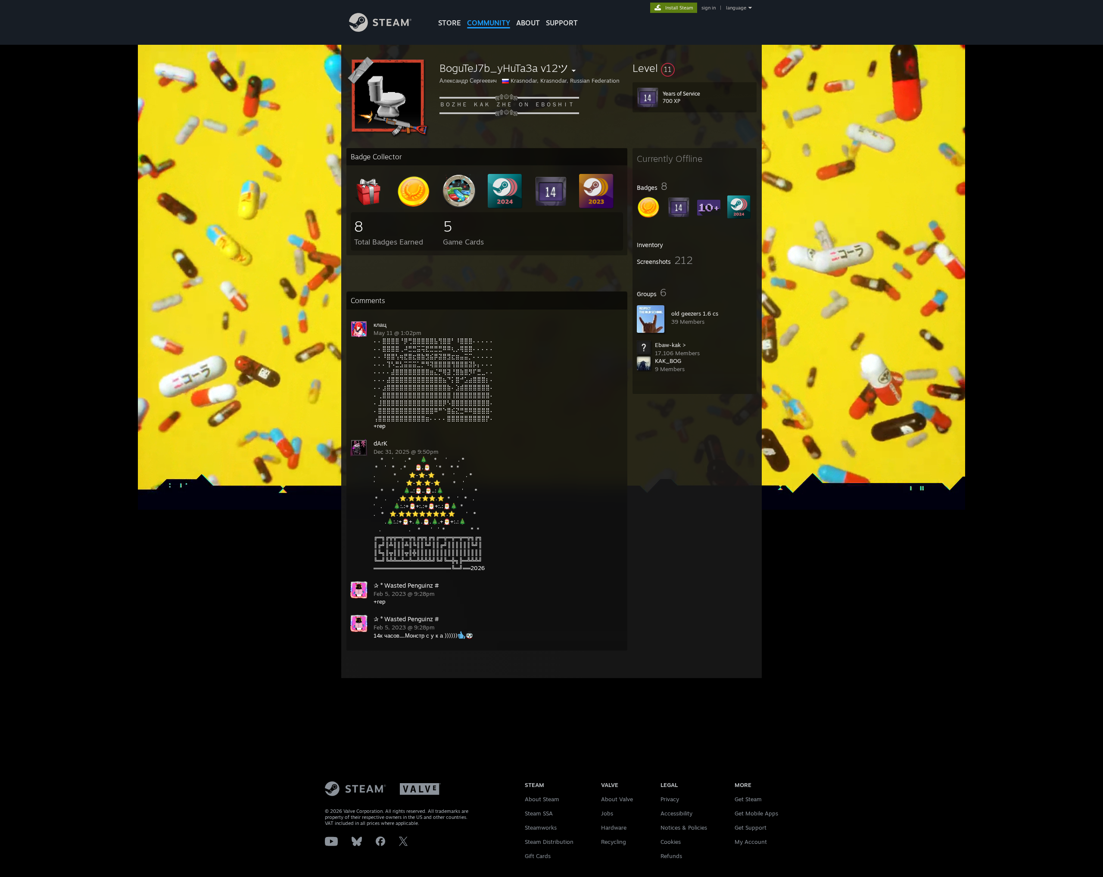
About (528, 23)
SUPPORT (562, 23)
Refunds (671, 855)
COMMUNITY (488, 23)
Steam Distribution (549, 841)
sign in (708, 8)
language (736, 8)
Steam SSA (539, 813)
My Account (751, 841)
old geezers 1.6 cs (694, 313)
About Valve (617, 799)
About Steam (542, 799)
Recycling (613, 841)
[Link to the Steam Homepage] (380, 29)
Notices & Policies (684, 827)
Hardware (613, 827)
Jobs (607, 813)
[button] (695, 68)
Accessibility (676, 813)
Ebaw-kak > (670, 344)
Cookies (671, 841)
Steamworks (541, 827)
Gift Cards (538, 855)
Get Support (750, 827)
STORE (449, 23)
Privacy (670, 799)
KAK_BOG (668, 360)
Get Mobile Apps (756, 813)
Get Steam (748, 799)
